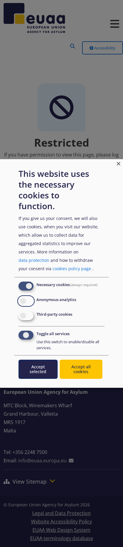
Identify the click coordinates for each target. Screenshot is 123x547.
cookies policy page (72, 268)
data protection (34, 260)
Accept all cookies (81, 369)
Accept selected (38, 369)
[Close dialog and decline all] (118, 163)
